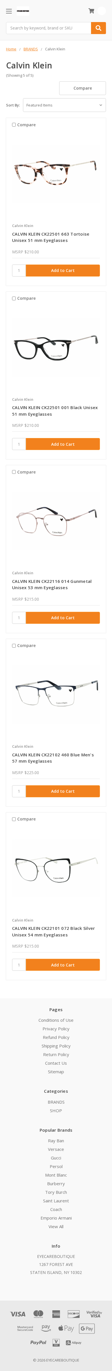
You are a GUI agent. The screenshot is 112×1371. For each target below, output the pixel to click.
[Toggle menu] (9, 11)
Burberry (56, 1183)
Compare (83, 88)
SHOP (56, 1110)
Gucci (56, 1158)
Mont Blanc (56, 1175)
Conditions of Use (56, 1020)
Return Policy (56, 1054)
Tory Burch (56, 1192)
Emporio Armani (56, 1218)
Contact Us (56, 1063)
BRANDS (56, 1102)
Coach (56, 1209)
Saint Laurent (56, 1201)
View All (56, 1226)
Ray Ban (56, 1140)
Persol (56, 1166)
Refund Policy (56, 1037)
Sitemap (56, 1071)
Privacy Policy (56, 1028)
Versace (56, 1149)
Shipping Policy (56, 1046)
